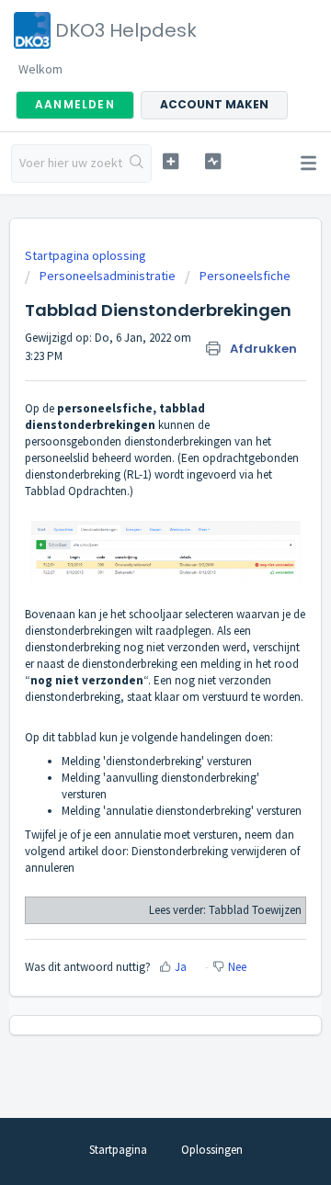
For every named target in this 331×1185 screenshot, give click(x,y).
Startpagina (118, 1149)
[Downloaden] (131, 584)
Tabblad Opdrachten (76, 491)
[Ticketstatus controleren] (213, 161)
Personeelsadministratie (108, 275)
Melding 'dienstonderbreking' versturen (157, 761)
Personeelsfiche (245, 275)
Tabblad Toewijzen (255, 910)
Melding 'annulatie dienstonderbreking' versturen (182, 810)
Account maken (214, 104)
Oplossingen (212, 1149)
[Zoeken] (137, 163)
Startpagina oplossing (85, 255)
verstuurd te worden (251, 697)
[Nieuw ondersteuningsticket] (170, 161)
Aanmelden (75, 104)
